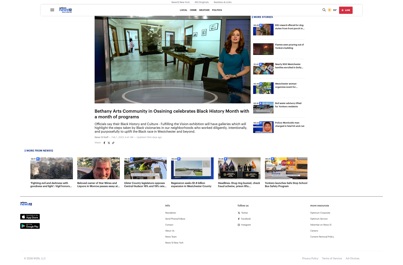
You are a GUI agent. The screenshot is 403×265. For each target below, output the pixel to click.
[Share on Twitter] (109, 143)
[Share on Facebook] (104, 143)
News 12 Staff (101, 137)
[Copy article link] (113, 143)
